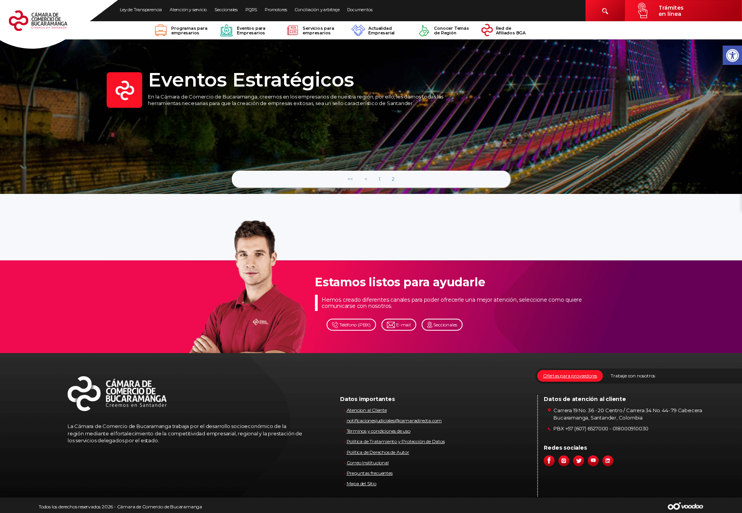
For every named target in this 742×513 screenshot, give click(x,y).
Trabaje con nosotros (633, 376)
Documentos (359, 9)
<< (350, 179)
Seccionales (226, 9)
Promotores (276, 9)
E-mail (403, 325)
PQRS (251, 9)
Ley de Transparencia (141, 9)
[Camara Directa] (47, 24)
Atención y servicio (188, 9)
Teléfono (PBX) (354, 325)
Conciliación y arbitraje (317, 9)
